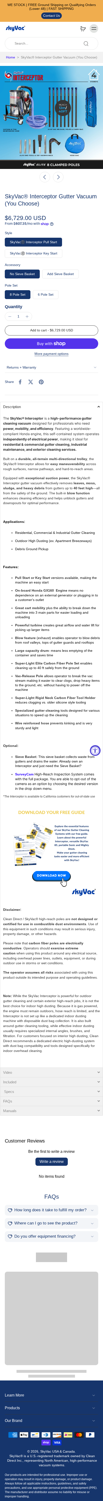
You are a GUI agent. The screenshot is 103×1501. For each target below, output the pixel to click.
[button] (51, 330)
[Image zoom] (51, 117)
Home (10, 57)
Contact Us (51, 15)
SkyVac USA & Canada (57, 1451)
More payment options (51, 354)
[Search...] (86, 43)
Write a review (52, 1162)
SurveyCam (24, 774)
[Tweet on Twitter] (30, 382)
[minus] (10, 316)
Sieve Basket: (26, 757)
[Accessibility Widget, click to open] (95, 750)
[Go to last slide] (45, 177)
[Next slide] (58, 177)
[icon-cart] (83, 28)
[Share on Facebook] (20, 382)
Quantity (13, 306)
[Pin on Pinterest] (41, 382)
